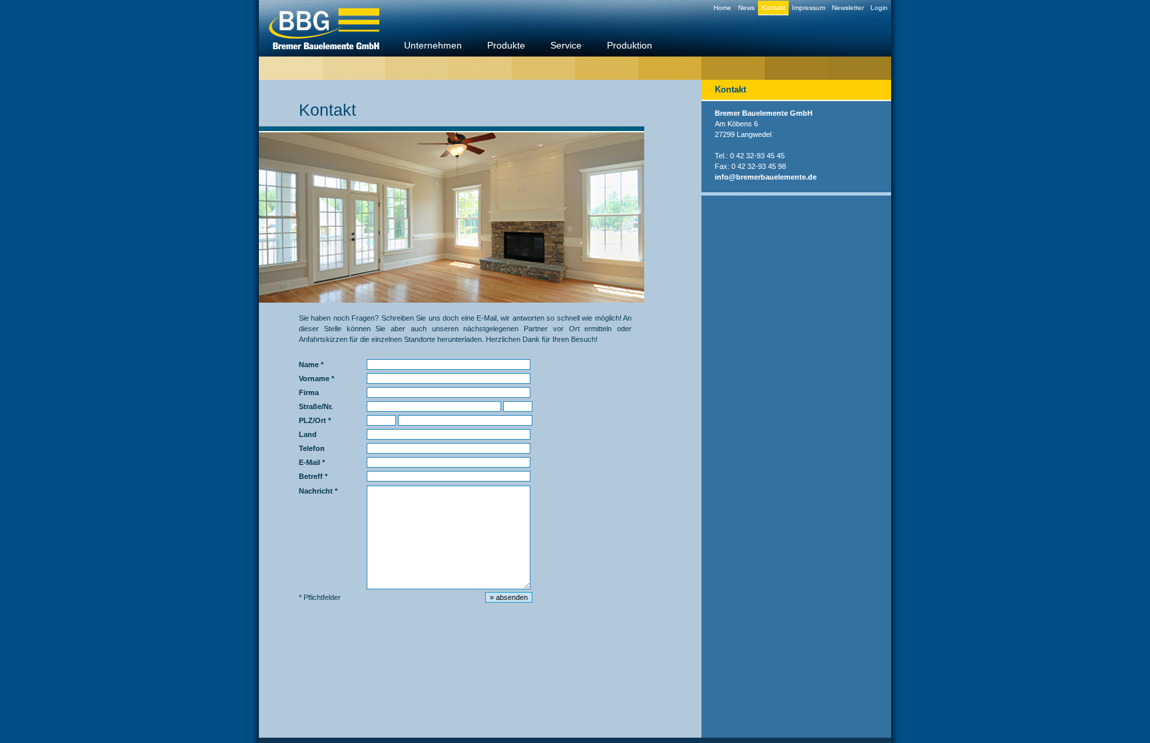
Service (566, 45)
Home (722, 7)
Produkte (506, 45)
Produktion (629, 45)
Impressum (808, 7)
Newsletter (848, 7)
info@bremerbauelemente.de (766, 177)
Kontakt (773, 7)
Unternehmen (433, 45)
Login (879, 7)
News (746, 7)
